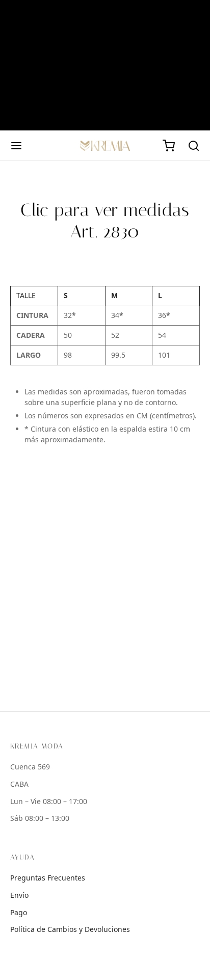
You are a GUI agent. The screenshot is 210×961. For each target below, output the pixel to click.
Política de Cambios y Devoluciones (70, 929)
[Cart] (169, 146)
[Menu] (16, 146)
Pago (18, 912)
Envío (19, 895)
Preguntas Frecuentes (47, 878)
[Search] (194, 146)
